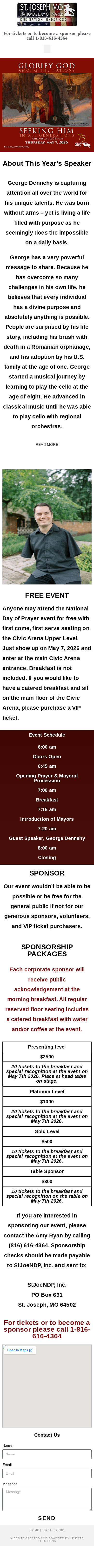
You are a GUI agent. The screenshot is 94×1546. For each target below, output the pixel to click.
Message (9, 1484)
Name (7, 1445)
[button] (47, 49)
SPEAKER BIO (53, 1530)
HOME (34, 1530)
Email (7, 1465)
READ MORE (47, 444)
